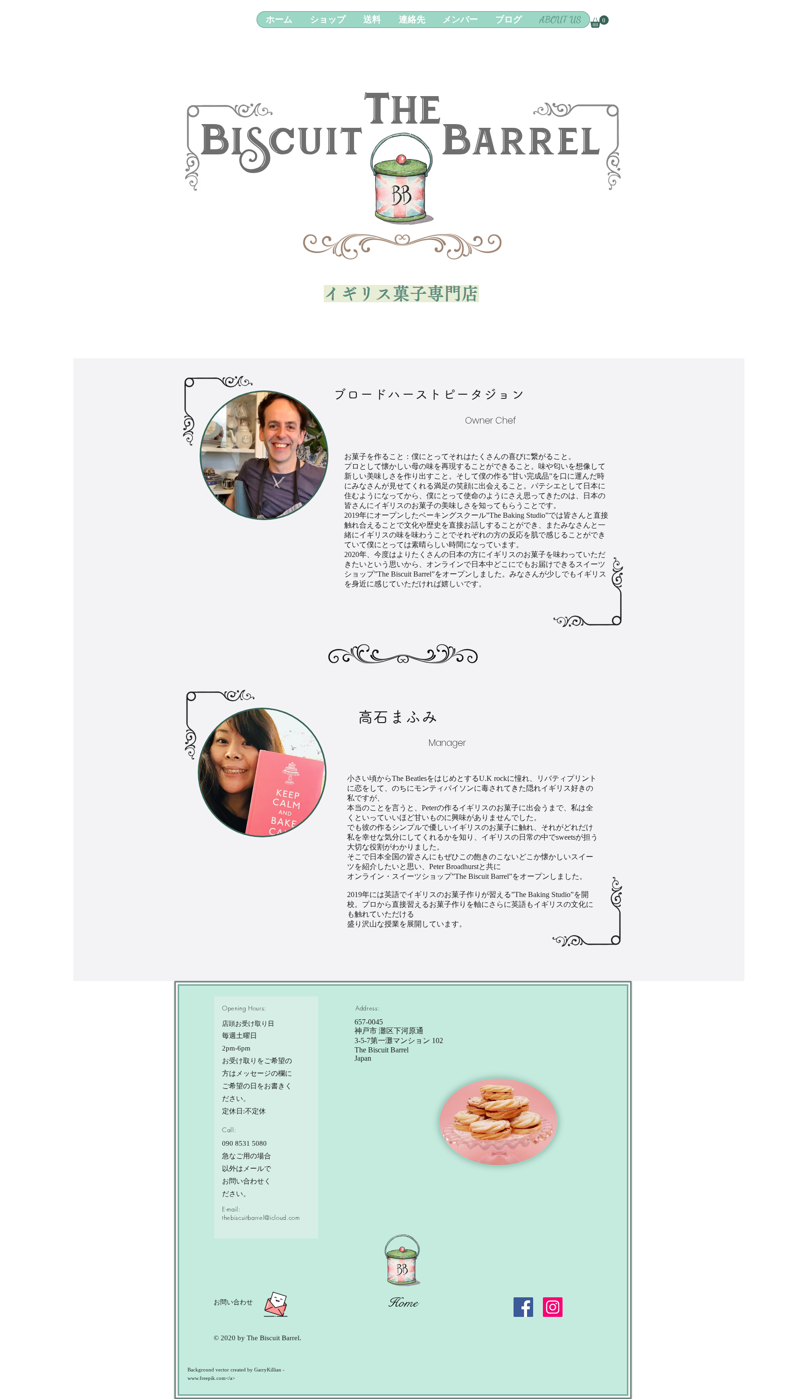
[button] (599, 21)
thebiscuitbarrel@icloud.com (261, 1217)
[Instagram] (553, 1307)
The (402, 118)
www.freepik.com (207, 1378)
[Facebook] (523, 1307)
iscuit (297, 149)
